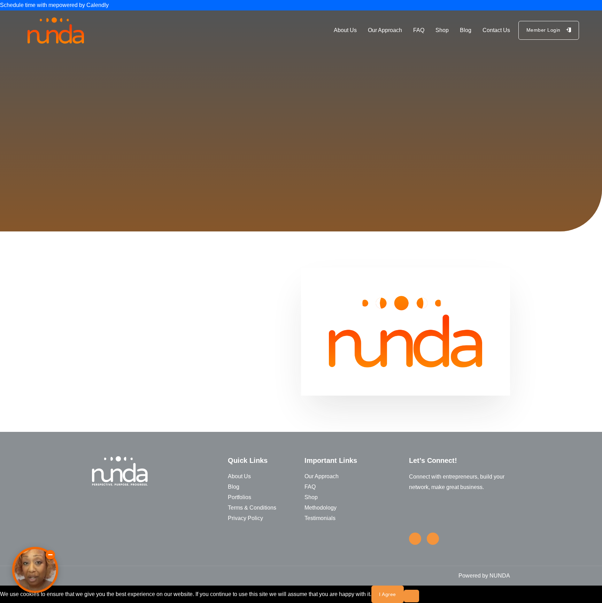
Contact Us (496, 30)
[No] (411, 596)
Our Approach (385, 30)
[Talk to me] (35, 570)
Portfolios (239, 497)
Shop (442, 30)
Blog (465, 30)
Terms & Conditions (252, 508)
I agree (387, 594)
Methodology (320, 508)
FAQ (418, 30)
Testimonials (319, 518)
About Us (345, 30)
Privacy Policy (245, 518)
